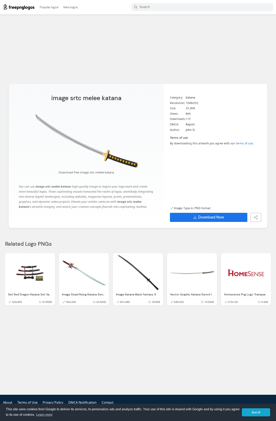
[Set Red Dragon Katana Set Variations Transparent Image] (30, 272)
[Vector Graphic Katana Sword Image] (192, 272)
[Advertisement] (138, 51)
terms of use (244, 143)
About (7, 402)
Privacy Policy (53, 402)
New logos (70, 7)
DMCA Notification (82, 402)
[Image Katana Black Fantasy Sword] (138, 272)
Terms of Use (27, 402)
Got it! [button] (256, 412)
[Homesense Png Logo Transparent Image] (246, 272)
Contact (108, 402)
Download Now (211, 217)
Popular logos (49, 7)
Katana (190, 97)
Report (190, 124)
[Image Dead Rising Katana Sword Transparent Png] (84, 272)
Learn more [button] (44, 414)
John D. (190, 130)
